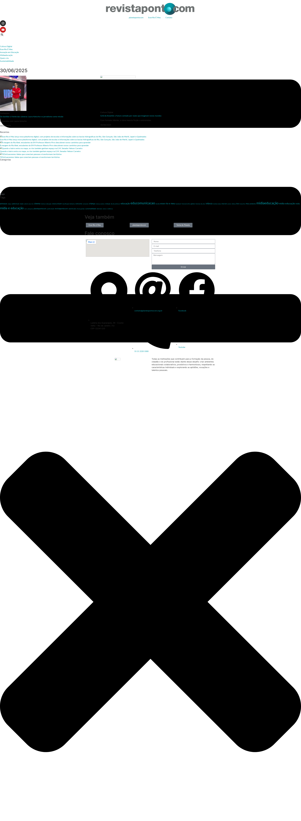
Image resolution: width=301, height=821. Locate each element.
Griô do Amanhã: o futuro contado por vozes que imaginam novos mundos (130, 116)
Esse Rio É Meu (154, 18)
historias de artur (200, 204)
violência (110, 208)
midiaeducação (267, 203)
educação (125, 204)
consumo (85, 204)
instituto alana (217, 204)
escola (158, 204)
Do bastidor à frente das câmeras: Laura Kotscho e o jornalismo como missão (31, 117)
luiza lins (242, 204)
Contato (168, 18)
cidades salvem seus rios (27, 204)
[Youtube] (3, 30)
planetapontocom (136, 18)
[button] (2, 34)
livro (237, 204)
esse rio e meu (167, 203)
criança (92, 204)
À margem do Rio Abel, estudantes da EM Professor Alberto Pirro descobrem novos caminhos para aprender (44, 145)
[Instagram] (3, 23)
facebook (178, 204)
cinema (37, 204)
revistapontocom (61, 209)
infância (209, 204)
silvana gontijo (80, 208)
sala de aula (72, 209)
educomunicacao (143, 203)
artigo (9, 204)
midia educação (287, 203)
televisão (99, 208)
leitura (234, 204)
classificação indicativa (68, 204)
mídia (298, 204)
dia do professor (115, 204)
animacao (3, 204)
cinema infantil (57, 204)
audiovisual (15, 204)
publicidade (50, 208)
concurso (78, 204)
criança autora (100, 204)
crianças (107, 204)
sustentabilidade (90, 209)
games (193, 204)
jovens (229, 204)
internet (224, 204)
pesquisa (30, 208)
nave (25, 208)
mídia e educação (12, 208)
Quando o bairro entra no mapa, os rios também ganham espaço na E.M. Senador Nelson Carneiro (40, 151)
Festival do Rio (186, 204)
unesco (105, 208)
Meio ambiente (251, 204)
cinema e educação (46, 204)
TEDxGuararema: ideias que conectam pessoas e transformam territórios (30, 157)
